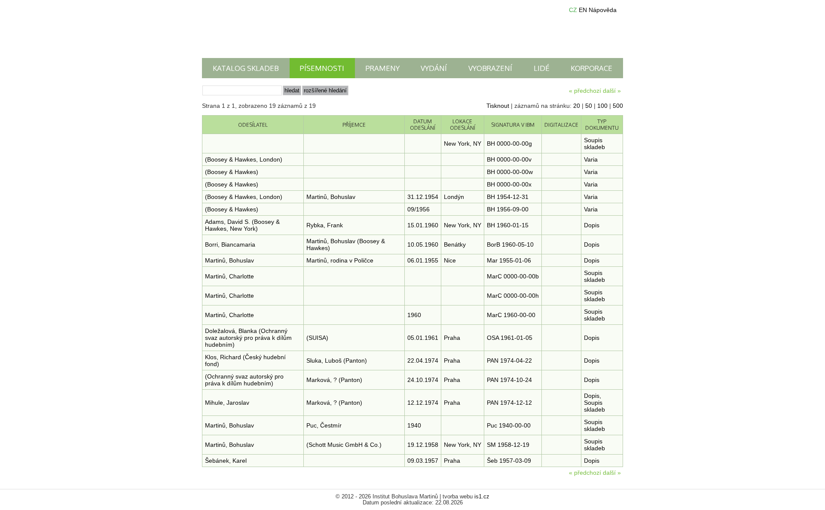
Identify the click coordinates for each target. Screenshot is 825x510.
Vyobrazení (490, 68)
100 (602, 105)
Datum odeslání (422, 124)
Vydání (434, 68)
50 (588, 105)
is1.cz (481, 497)
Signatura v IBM (513, 125)
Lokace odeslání (462, 124)
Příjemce (354, 125)
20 (576, 105)
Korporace (591, 68)
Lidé (542, 68)
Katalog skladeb (246, 68)
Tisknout (497, 105)
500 (618, 105)
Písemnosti (322, 68)
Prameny (383, 68)
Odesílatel (253, 125)
